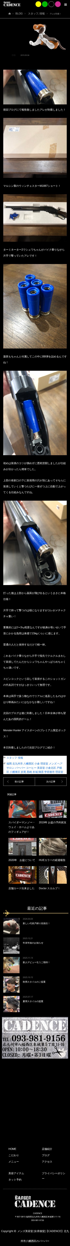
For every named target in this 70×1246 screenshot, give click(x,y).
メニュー (13, 1161)
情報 (14, 55)
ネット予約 (14, 1179)
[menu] (65, 4)
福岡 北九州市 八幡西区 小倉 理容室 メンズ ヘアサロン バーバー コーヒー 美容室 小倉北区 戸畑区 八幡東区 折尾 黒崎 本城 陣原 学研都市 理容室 (35, 767)
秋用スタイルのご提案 (34, 981)
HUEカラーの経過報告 (52, 860)
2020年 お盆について (21, 860)
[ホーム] (9, 13)
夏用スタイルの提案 (33, 1001)
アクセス (47, 1161)
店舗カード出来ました (21, 888)
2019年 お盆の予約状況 (52, 822)
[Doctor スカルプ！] (53, 875)
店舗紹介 (47, 1149)
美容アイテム (16, 1173)
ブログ (46, 1155)
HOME (12, 1149)
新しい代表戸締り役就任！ (36, 923)
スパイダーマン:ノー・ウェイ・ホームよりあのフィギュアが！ (21, 827)
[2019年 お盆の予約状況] (53, 809)
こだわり (13, 1155)
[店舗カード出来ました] (22, 875)
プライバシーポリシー (53, 1176)
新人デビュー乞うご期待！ (36, 962)
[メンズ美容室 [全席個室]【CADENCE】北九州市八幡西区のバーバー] (12, 3)
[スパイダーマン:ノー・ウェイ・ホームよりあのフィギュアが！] (22, 809)
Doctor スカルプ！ (49, 888)
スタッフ (12, 757)
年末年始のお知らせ (33, 943)
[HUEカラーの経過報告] (53, 846)
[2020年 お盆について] (22, 846)
